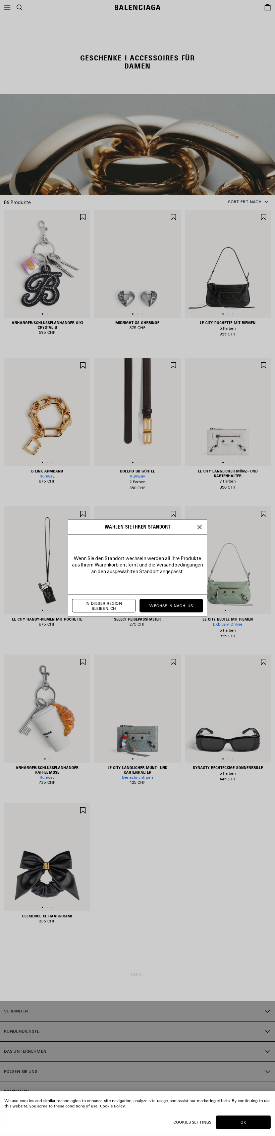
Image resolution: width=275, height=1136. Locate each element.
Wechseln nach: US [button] (171, 605)
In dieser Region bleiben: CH (104, 605)
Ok (243, 1122)
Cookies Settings (192, 1122)
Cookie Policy (112, 1105)
